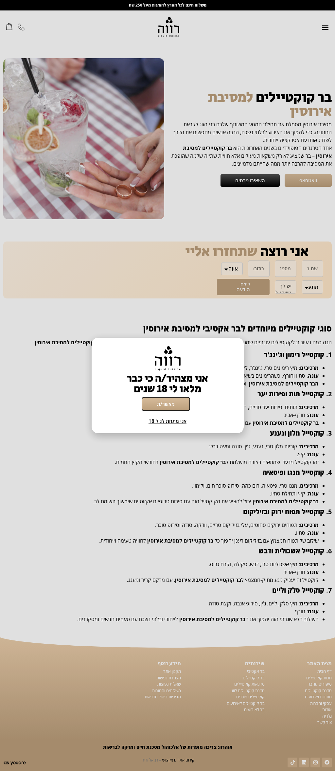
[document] (167, 385)
